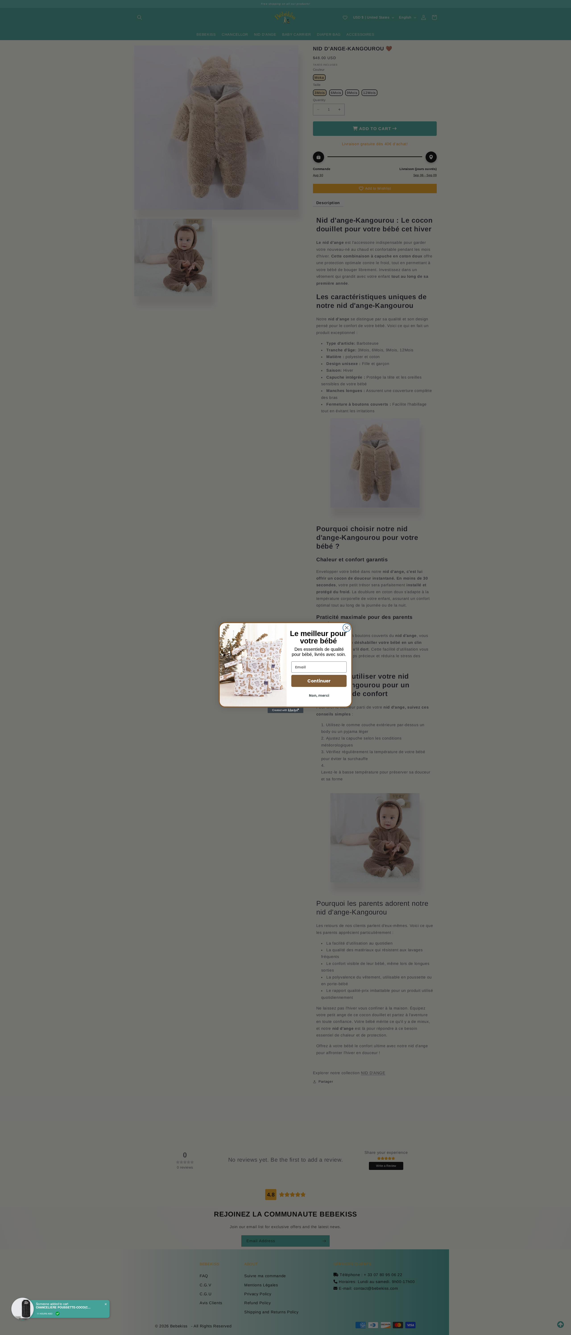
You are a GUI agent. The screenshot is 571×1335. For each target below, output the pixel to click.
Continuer (319, 681)
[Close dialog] (347, 628)
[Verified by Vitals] (58, 1314)
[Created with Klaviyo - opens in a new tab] (285, 710)
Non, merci (319, 695)
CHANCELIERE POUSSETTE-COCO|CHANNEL (64, 1307)
